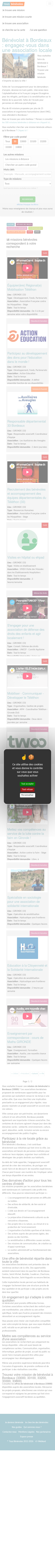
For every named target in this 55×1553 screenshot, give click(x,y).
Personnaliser (27, 795)
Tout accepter (27, 784)
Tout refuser (27, 789)
